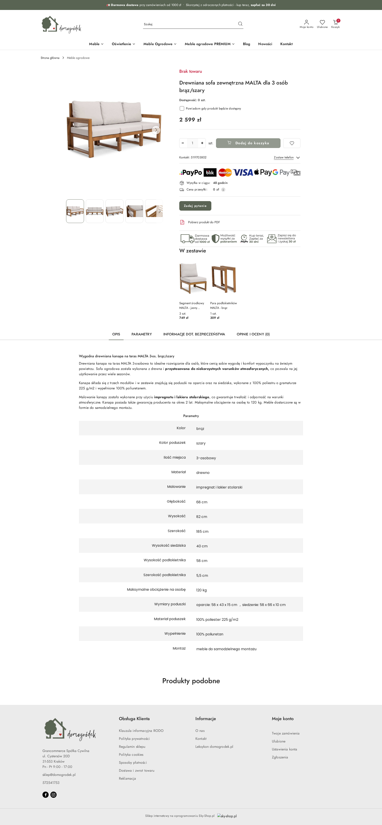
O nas (199, 730)
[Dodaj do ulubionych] (291, 143)
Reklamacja (127, 778)
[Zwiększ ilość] (202, 143)
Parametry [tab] (142, 334)
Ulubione (278, 741)
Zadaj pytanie (195, 206)
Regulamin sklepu (132, 746)
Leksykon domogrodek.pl (214, 746)
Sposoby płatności (133, 762)
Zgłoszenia (280, 757)
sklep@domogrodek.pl (59, 774)
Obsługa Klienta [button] (134, 718)
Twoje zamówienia (286, 733)
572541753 (50, 782)
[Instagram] (53, 795)
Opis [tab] (116, 334)
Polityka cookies (131, 754)
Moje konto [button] (283, 718)
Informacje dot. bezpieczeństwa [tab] (194, 334)
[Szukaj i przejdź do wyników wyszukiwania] (240, 24)
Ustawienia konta (284, 749)
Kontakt (200, 738)
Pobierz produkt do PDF (204, 222)
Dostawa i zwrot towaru (137, 770)
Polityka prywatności (134, 738)
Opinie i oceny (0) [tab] (253, 334)
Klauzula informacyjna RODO (141, 730)
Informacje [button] (205, 718)
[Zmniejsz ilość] (183, 143)
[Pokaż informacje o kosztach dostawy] (223, 189)
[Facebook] (45, 795)
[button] (156, 130)
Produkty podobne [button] (191, 681)
